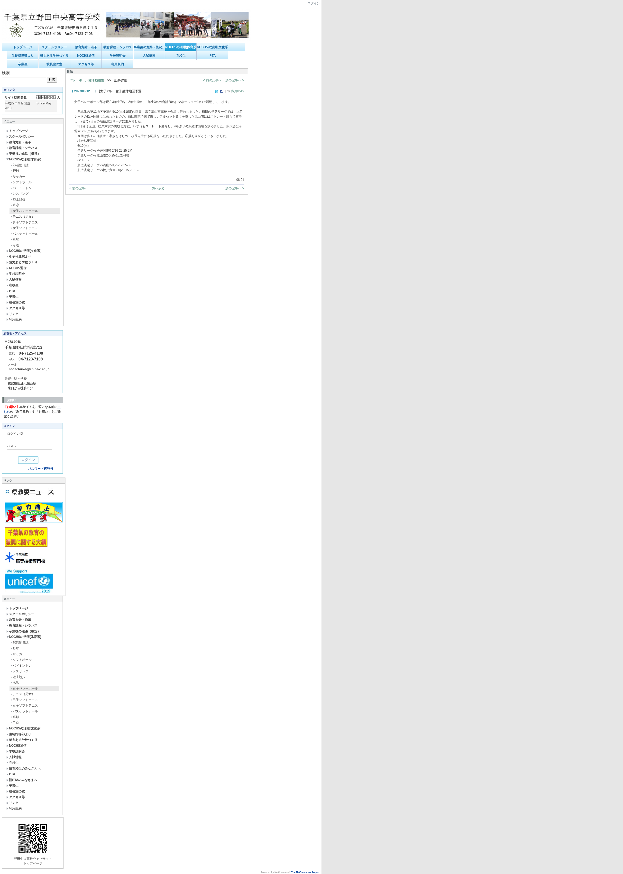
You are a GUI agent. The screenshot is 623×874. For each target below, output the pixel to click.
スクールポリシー (54, 47)
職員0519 (237, 91)
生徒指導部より (23, 55)
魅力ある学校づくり (54, 55)
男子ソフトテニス (25, 222)
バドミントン (22, 188)
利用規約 (117, 64)
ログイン (313, 3)
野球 (16, 171)
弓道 (16, 245)
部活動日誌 (20, 165)
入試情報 (149, 55)
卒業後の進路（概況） (149, 47)
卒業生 (22, 64)
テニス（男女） (24, 216)
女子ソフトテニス (25, 228)
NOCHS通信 (86, 55)
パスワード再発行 (40, 468)
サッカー (19, 176)
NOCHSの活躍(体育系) (181, 47)
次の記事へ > (234, 80)
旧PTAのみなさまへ (23, 780)
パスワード (15, 446)
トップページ (22, 47)
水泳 (16, 205)
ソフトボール (22, 182)
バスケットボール (25, 234)
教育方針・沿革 (86, 47)
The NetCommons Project (305, 872)
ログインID (15, 433)
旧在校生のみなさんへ (25, 768)
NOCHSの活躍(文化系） (212, 47)
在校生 (181, 55)
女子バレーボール (25, 211)
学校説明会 (118, 55)
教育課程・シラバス (117, 47)
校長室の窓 (54, 64)
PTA (213, 55)
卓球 (16, 239)
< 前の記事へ (212, 80)
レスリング (20, 193)
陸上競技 (19, 199)
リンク (13, 314)
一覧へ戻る (157, 188)
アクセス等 (86, 64)
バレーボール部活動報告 (86, 80)
